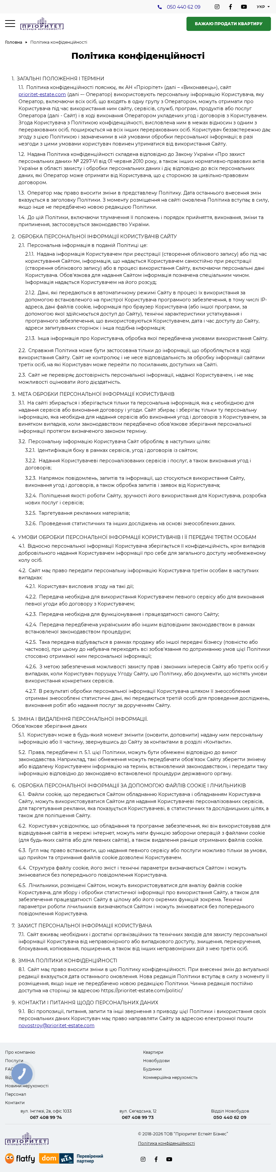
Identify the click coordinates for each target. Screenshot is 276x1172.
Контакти (15, 1102)
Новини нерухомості (26, 1085)
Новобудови (156, 1060)
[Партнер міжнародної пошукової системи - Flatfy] (20, 1158)
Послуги (14, 1060)
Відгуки (13, 1077)
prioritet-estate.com (42, 94)
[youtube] (244, 7)
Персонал (15, 1094)
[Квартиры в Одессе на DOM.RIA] (72, 1159)
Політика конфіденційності (166, 1143)
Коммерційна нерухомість (170, 1077)
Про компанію (20, 1052)
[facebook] (231, 7)
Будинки (152, 1069)
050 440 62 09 (184, 7)
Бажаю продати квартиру (229, 23)
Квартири (153, 1052)
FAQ (9, 1069)
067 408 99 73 (138, 1117)
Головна (13, 42)
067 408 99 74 (46, 1117)
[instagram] (217, 7)
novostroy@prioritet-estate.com (57, 1025)
